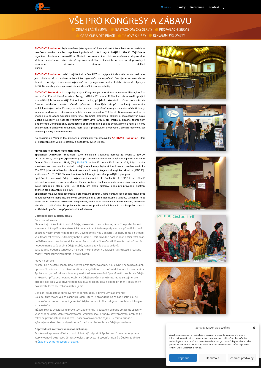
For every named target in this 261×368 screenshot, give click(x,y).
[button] (254, 327)
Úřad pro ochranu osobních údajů (57, 341)
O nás (165, 7)
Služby (181, 7)
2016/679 (82, 162)
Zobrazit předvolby (242, 358)
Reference (197, 7)
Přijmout (183, 358)
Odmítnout (212, 358)
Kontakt (214, 7)
